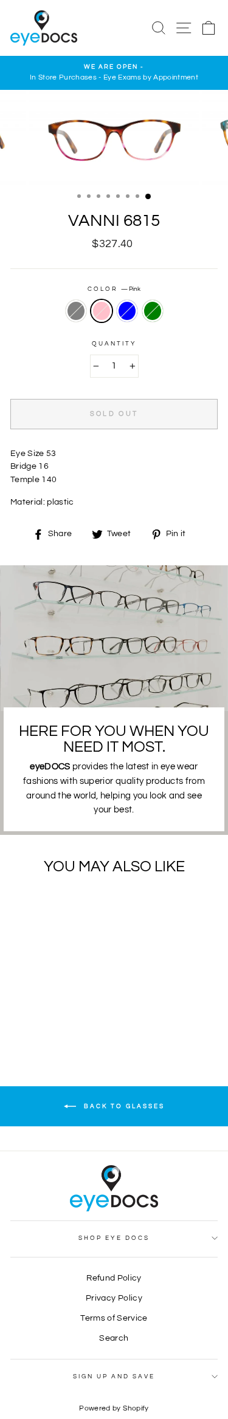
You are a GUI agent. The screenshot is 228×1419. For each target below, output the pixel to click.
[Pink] (42, 1013)
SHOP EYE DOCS (114, 1238)
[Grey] (28, 1013)
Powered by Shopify (113, 1408)
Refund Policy (113, 1278)
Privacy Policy (114, 1298)
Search (113, 1338)
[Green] (70, 1013)
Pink (101, 311)
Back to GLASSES (123, 1106)
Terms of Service (113, 1318)
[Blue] (56, 1013)
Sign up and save (114, 1376)
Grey (76, 311)
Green (152, 311)
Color (114, 289)
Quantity (114, 344)
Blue (127, 311)
